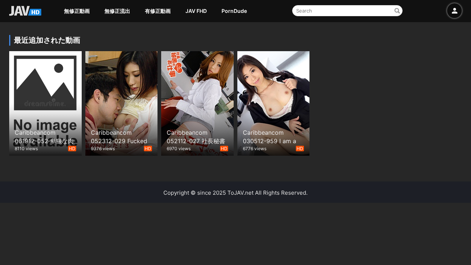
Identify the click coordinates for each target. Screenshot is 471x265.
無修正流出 (117, 11)
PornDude (234, 11)
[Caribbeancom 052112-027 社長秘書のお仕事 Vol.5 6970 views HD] (197, 102)
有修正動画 (158, 11)
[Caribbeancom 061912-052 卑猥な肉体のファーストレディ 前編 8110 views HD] (45, 102)
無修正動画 (77, 11)
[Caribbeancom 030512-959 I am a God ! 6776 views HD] (273, 102)
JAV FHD (196, 11)
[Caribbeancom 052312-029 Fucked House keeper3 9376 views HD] (121, 102)
